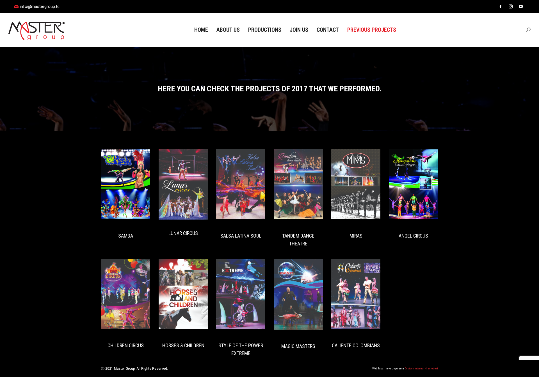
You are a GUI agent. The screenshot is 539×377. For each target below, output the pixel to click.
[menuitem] (201, 29)
